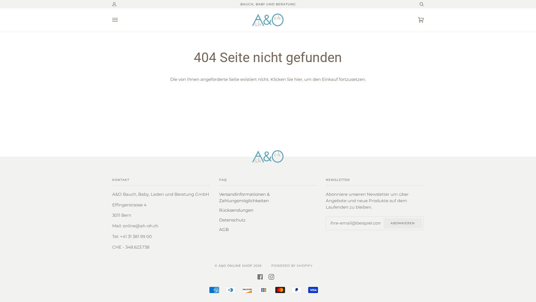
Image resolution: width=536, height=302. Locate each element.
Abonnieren (403, 223)
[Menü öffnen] (120, 20)
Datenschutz (232, 220)
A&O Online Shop (235, 266)
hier (298, 79)
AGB (224, 229)
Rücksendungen (236, 210)
